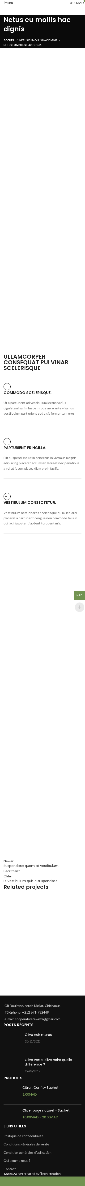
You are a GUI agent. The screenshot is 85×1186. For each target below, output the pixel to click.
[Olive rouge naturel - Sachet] (11, 1116)
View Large (77, 899)
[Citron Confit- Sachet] (11, 1093)
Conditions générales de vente (26, 1144)
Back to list (12, 871)
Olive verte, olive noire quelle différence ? (48, 1062)
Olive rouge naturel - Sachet (46, 1110)
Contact (10, 1169)
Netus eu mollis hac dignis (38, 40)
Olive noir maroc (38, 1034)
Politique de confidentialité (23, 1136)
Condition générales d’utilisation (27, 1152)
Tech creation (50, 1174)
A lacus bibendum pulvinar (35, 987)
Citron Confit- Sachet (40, 1087)
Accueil (9, 40)
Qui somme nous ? (17, 1160)
